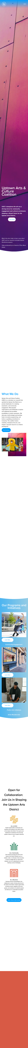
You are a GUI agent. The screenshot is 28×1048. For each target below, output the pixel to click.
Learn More (12, 219)
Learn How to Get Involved (14, 900)
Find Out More (6, 430)
